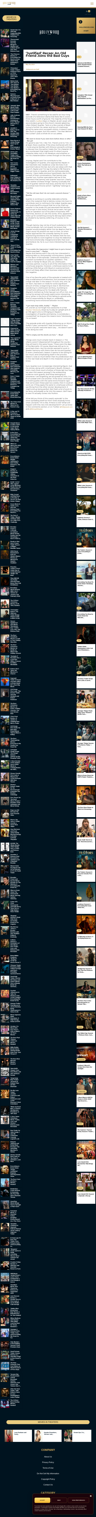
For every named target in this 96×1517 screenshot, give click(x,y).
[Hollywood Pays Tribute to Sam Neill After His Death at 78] (5, 179)
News (80, 157)
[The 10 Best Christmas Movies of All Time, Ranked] (5, 603)
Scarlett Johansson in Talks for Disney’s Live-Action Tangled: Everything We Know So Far (15, 995)
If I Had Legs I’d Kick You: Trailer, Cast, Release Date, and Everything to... (15, 1242)
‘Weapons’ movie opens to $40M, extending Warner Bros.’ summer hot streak (15, 1254)
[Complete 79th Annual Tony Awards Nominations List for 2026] (86, 83)
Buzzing (81, 1059)
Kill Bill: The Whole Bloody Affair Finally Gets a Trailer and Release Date (15, 848)
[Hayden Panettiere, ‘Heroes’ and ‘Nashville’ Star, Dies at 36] (38, 1436)
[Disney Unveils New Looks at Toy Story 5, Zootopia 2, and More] (5, 1158)
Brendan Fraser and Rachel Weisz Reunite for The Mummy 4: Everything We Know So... (15, 882)
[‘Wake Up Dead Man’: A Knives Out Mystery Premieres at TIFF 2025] (5, 1110)
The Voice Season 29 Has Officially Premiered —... (86, 389)
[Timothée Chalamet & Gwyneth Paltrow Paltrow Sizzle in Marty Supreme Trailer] (5, 1227)
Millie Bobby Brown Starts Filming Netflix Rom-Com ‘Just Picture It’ (15, 1051)
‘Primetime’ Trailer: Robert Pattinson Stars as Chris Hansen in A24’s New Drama (15, 73)
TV (79, 57)
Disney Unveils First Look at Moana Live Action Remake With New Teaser (15, 778)
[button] (91, 1496)
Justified (39, 121)
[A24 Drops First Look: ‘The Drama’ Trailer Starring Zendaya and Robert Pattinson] (5, 693)
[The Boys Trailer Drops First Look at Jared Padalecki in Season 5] (86, 666)
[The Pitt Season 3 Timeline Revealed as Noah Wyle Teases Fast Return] (86, 215)
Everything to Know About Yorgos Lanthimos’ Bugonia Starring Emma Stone (15, 1171)
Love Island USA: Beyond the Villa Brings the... (85, 1163)
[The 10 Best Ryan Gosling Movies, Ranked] (5, 1403)
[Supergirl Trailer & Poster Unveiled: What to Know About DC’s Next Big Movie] (5, 681)
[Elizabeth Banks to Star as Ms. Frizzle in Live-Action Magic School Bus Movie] (5, 223)
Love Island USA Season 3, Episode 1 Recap (86, 1195)
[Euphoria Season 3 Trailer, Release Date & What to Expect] (86, 505)
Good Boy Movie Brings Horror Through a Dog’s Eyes (15, 1204)
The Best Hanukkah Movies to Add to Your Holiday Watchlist (15, 638)
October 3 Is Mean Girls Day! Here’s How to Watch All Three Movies (15, 1031)
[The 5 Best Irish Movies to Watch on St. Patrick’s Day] (5, 405)
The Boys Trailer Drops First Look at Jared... (85, 679)
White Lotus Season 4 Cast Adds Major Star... (85, 421)
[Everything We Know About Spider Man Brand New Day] (5, 395)
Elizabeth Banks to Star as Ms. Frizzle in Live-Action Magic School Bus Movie (15, 224)
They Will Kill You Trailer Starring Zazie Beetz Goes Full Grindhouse (15, 581)
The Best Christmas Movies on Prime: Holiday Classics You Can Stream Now (15, 708)
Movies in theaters (11, 18)
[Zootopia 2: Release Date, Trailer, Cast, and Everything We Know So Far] (5, 1333)
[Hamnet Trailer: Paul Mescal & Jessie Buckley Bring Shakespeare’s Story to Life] (5, 1007)
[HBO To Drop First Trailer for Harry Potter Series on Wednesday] (86, 312)
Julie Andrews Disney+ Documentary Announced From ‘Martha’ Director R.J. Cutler (15, 120)
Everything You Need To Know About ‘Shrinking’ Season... (85, 583)
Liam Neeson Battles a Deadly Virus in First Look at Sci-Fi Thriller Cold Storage (15, 1300)
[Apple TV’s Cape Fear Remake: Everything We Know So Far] (86, 280)
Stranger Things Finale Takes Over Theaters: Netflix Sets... (85, 712)
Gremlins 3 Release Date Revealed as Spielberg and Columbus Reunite (15, 859)
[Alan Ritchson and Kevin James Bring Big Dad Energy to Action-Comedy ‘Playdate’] (5, 832)
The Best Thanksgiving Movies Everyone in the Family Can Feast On (15, 743)
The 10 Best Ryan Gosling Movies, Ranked (14, 1402)
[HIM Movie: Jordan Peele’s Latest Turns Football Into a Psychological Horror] (5, 1277)
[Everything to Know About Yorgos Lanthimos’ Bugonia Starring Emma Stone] (5, 1169)
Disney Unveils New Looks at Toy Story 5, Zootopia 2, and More (15, 1158)
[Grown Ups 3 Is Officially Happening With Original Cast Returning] (5, 33)
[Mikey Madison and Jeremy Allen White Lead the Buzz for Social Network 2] (5, 1321)
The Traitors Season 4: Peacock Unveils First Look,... (85, 873)
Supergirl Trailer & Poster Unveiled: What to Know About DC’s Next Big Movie (15, 682)
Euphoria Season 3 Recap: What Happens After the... (85, 261)
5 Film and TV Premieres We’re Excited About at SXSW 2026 (15, 415)
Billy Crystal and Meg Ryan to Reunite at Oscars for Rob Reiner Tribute (15, 498)
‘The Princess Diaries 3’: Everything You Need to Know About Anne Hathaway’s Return (15, 59)
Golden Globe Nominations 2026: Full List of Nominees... (85, 648)
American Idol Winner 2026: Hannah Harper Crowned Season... (85, 64)
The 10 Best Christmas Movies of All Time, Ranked (15, 603)
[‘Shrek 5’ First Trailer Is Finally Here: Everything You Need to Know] (5, 249)
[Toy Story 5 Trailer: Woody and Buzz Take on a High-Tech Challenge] (5, 519)
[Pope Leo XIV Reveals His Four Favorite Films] (5, 813)
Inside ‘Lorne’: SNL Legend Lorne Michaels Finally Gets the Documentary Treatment (15, 486)
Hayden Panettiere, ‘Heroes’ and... (50, 1433)
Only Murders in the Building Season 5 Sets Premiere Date (15, 1344)
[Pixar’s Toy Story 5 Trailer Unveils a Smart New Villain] (5, 823)
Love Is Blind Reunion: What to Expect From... (85, 357)
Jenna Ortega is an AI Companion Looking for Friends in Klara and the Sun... (14, 236)
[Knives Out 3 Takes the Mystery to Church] (5, 672)
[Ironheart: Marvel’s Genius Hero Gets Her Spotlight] (86, 1053)
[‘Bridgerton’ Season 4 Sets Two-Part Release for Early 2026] (86, 956)
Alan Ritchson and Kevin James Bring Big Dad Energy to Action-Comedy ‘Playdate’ (15, 834)
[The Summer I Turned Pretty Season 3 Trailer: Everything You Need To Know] (86, 1118)
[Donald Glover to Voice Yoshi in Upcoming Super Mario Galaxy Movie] (5, 426)
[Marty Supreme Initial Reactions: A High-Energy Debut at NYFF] (5, 1018)
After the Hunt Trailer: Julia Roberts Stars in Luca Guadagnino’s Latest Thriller (15, 1393)
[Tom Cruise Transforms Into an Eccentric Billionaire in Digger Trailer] (5, 166)
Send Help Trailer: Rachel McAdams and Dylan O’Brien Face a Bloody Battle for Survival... (15, 981)
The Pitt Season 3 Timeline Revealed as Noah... (85, 229)
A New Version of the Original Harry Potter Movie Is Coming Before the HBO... (15, 765)
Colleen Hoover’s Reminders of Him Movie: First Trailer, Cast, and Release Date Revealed (14, 945)
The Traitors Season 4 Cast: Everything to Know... (85, 551)
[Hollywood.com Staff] (86, 22)
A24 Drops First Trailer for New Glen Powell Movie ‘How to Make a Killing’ (15, 730)
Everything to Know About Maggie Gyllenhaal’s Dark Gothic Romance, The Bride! (15, 461)
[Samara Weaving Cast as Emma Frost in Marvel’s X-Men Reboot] (5, 97)
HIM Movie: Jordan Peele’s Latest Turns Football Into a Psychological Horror (15, 1278)
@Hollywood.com (66, 407)
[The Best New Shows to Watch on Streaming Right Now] (86, 795)
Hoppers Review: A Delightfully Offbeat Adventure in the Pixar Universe (14, 474)
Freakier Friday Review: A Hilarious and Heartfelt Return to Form (15, 1265)
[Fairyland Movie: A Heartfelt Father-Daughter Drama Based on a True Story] (5, 1214)
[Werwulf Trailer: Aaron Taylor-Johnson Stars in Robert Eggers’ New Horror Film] (5, 200)
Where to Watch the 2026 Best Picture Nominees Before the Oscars (15, 448)
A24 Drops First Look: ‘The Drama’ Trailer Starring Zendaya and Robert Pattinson (15, 694)
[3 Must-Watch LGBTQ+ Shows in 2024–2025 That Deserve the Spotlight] (86, 1085)
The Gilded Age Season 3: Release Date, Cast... (85, 1034)
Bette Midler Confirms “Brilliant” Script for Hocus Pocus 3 (15, 959)
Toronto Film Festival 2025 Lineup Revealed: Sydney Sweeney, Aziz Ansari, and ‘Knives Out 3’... (15, 1380)
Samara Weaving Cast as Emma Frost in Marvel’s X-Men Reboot (15, 97)
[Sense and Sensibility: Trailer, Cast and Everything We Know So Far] (5, 155)
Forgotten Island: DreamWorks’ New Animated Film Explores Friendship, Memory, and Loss (15, 294)
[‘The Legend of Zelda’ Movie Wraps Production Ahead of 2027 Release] (5, 341)
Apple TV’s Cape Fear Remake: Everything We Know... (86, 293)
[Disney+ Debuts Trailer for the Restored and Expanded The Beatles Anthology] (5, 788)
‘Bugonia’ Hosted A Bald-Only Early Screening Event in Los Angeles (15, 920)
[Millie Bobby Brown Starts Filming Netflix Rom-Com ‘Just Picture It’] (5, 1050)
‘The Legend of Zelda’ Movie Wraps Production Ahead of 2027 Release (15, 342)
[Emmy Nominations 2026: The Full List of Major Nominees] (86, 151)
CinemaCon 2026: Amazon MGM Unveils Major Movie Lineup (15, 332)
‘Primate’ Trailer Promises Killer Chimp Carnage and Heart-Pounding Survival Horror (15, 970)
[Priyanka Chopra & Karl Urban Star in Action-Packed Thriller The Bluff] (5, 570)
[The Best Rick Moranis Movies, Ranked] (5, 1062)
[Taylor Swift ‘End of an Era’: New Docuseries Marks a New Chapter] (86, 828)
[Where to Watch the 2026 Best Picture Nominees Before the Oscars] (5, 447)
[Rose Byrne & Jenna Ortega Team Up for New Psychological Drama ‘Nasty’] (5, 144)
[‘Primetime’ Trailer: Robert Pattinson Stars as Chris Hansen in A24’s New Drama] (5, 71)
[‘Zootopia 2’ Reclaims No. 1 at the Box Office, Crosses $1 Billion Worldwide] (5, 659)
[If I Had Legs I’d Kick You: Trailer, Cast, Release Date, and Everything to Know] (5, 1241)
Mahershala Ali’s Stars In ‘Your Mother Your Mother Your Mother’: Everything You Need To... (15, 86)
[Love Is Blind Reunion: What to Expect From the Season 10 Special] (86, 344)
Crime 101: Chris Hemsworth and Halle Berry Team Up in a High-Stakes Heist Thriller (15, 906)
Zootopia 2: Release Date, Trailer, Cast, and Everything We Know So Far (15, 1334)
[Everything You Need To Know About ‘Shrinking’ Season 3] (86, 570)
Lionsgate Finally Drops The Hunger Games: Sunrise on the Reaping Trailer (15, 754)
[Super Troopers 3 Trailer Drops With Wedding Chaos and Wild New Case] (5, 322)
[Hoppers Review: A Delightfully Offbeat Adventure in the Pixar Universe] (5, 472)
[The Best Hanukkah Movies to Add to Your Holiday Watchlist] (5, 638)
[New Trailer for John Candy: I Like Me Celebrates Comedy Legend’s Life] (5, 1134)
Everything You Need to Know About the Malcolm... (85, 615)
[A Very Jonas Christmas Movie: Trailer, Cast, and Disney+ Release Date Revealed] (5, 1120)
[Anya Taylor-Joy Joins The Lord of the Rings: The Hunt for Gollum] (5, 258)
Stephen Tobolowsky (33, 310)
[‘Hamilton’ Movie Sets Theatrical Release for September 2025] (5, 1288)
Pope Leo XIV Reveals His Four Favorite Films (14, 812)
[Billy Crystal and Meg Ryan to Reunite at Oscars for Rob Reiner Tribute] (5, 498)
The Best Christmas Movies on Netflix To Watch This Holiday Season (15, 649)
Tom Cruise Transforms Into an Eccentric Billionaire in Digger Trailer (14, 167)
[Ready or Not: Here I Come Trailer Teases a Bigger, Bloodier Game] (5, 545)
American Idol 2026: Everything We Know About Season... (84, 454)
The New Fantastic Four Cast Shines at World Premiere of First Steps (15, 1366)
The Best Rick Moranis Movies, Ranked (15, 1061)
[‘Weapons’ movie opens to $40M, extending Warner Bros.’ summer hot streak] (5, 1252)
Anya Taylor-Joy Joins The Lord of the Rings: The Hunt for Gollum (15, 258)
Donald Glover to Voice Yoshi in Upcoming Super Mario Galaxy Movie (15, 426)
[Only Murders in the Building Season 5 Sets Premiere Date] (5, 1345)
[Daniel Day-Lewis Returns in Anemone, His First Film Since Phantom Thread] (5, 1192)
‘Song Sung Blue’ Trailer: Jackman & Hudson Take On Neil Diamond (14, 1082)
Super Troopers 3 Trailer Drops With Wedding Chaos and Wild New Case (15, 322)
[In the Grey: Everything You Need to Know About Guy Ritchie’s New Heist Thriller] (5, 436)
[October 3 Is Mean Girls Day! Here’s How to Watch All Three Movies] (5, 1030)
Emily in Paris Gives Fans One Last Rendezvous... (84, 197)
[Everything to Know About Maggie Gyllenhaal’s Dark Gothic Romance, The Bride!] (5, 459)
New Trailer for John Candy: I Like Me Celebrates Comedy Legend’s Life (15, 1135)
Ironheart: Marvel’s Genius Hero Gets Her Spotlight (85, 1067)
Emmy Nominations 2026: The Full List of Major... (84, 165)
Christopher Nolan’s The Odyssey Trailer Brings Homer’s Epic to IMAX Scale (15, 614)
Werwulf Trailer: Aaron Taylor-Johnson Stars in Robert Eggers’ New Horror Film (15, 201)
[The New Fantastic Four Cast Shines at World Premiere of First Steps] (5, 1366)
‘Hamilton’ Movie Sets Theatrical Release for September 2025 (14, 1289)
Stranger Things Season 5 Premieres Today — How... (86, 745)
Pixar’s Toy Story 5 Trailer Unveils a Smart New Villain (15, 823)
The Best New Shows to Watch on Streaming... (85, 808)
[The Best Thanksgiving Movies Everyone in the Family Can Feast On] (5, 742)
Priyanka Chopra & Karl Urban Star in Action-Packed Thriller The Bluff (15, 571)
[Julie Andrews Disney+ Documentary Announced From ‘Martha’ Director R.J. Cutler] (5, 118)
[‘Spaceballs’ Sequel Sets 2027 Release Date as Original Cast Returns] (5, 280)
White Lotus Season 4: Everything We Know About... (85, 486)
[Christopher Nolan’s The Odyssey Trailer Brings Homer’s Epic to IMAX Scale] (5, 613)
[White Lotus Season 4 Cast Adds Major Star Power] (86, 409)
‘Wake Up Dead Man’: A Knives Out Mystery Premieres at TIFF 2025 (15, 1110)
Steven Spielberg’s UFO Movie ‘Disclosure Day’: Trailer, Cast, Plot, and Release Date (15, 626)
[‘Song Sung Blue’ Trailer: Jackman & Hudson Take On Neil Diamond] (5, 1081)
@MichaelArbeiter (36, 409)
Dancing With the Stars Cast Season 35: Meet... (85, 128)
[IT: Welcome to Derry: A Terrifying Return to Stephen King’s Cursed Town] (86, 924)
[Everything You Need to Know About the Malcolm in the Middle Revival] (86, 602)
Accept (42, 1500)
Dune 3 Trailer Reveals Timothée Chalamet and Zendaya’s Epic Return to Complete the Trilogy (15, 308)
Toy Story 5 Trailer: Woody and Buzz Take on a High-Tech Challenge (15, 519)
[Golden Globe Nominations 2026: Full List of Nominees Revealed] (86, 634)
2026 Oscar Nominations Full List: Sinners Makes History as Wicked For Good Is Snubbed (15, 557)
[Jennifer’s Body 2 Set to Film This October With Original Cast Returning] (5, 131)
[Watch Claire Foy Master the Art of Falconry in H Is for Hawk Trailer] (5, 869)
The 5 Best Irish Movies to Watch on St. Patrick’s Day (15, 404)
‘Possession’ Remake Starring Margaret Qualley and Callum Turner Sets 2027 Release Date (15, 45)
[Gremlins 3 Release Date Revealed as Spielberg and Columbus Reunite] (5, 858)
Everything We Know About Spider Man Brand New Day (15, 394)
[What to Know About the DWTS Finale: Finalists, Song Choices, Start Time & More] (86, 763)
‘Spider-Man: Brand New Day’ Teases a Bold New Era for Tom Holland (15, 1312)
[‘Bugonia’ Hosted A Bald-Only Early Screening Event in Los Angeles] (5, 919)
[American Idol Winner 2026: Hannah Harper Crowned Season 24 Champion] (86, 51)
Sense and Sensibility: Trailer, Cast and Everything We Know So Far (15, 156)
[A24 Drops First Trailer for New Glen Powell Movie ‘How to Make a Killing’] (5, 729)
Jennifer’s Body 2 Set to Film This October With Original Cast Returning (14, 132)
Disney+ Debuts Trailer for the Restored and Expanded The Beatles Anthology (15, 789)
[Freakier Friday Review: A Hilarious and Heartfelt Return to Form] (5, 1265)
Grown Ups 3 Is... (79, 1432)
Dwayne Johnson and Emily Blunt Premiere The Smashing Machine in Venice (14, 1147)
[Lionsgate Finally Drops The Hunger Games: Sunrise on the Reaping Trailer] (5, 753)
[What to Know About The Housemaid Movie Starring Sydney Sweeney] (5, 894)
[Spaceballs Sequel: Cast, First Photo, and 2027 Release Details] (5, 1072)
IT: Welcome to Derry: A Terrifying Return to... (85, 937)
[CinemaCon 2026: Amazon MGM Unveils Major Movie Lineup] (5, 331)
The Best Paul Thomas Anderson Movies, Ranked (15, 1041)
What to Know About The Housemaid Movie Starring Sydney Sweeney (15, 895)
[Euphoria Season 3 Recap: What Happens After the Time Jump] (86, 248)
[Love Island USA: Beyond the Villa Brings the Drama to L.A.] (86, 1150)
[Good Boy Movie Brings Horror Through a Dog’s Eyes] (5, 1204)
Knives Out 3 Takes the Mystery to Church (14, 671)
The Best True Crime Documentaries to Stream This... (84, 1002)
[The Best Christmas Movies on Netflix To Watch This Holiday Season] (5, 648)
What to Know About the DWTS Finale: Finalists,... (86, 776)
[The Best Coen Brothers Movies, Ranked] (5, 1182)
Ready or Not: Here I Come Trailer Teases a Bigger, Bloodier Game (15, 545)
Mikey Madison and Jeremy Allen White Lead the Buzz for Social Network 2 (15, 1322)
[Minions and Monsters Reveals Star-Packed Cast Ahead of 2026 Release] (5, 268)
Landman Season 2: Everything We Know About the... (84, 905)
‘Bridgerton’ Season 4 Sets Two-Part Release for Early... (85, 970)
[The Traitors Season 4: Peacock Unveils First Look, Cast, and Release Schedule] (86, 860)
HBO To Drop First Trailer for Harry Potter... (86, 325)
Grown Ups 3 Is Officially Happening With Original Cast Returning (15, 33)
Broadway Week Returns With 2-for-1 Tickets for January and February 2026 (15, 592)
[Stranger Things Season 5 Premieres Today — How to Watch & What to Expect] (86, 731)
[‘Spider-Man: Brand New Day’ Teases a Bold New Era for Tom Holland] (5, 1312)
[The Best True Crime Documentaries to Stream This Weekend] (86, 989)
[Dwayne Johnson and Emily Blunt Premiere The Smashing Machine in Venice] (5, 1145)
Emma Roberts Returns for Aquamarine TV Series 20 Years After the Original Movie (15, 213)
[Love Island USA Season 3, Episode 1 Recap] (86, 1182)
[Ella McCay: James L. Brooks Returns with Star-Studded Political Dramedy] (5, 930)
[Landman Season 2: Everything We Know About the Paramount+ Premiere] (86, 892)
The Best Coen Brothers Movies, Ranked (15, 1181)
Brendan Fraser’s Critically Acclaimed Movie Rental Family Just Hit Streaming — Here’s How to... (15, 533)
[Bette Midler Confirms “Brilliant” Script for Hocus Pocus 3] (5, 959)
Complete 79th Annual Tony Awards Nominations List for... (85, 96)
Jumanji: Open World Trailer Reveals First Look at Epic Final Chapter (15, 109)
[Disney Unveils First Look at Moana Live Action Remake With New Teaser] (5, 777)
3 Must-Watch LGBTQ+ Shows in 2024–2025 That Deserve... (85, 1099)
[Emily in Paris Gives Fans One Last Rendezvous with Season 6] (86, 183)
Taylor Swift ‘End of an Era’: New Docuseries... (85, 840)
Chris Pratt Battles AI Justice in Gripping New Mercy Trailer (14, 720)
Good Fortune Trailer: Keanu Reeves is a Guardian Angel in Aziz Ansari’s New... (15, 1356)
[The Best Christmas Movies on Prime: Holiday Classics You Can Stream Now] (5, 707)
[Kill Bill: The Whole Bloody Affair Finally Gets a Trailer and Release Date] (5, 847)
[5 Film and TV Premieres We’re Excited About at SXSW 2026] (5, 415)
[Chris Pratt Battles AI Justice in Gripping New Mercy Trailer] (5, 720)
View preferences (78, 1500)
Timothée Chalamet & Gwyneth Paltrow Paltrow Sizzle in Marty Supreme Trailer (15, 1229)
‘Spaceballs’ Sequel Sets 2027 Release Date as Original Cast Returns (15, 281)
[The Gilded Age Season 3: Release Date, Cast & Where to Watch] (86, 1021)
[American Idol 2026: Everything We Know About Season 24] (86, 441)
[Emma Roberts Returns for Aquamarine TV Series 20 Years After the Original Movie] (5, 212)
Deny (59, 1500)
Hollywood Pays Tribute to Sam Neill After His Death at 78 (15, 178)
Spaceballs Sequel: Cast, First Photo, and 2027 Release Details (15, 1072)
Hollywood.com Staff (32, 69)
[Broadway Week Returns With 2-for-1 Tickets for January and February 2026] (5, 591)
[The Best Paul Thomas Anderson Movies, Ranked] (5, 1041)
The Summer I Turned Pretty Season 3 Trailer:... (86, 1130)
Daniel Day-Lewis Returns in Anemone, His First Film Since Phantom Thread (15, 1193)
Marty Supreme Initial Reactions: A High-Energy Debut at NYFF (15, 1018)
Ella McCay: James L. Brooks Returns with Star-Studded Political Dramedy (14, 932)
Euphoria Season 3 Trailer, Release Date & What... (85, 518)
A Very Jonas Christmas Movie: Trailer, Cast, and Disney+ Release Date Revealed (15, 1121)
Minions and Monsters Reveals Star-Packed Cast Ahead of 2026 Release (15, 269)
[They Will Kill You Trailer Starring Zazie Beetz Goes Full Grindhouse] (5, 581)
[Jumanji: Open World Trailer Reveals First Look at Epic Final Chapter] (5, 109)
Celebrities (81, 1091)
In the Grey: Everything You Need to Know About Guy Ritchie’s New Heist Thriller (15, 437)
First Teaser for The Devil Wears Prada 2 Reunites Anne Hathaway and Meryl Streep (15, 802)
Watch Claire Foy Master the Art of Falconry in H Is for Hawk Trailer (15, 869)
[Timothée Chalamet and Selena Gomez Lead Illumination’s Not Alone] (5, 188)
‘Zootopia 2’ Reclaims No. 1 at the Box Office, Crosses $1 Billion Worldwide (15, 660)
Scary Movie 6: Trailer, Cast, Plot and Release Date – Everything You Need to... (15, 508)
